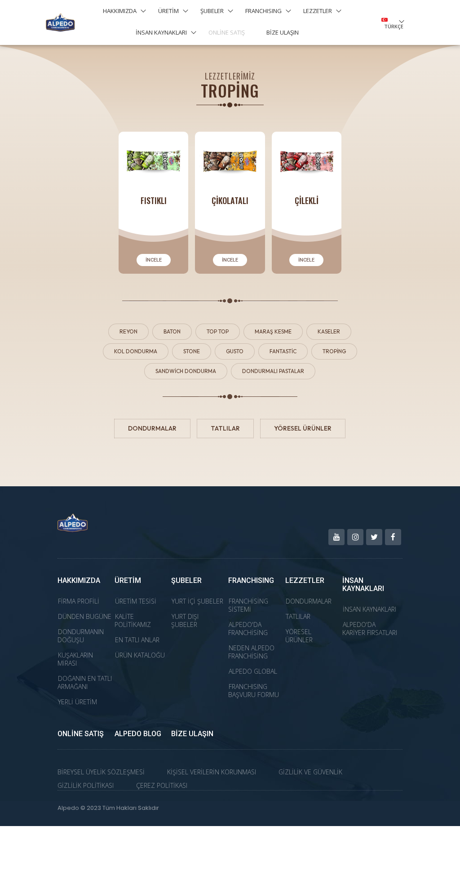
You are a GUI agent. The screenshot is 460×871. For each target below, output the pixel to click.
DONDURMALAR (152, 428)
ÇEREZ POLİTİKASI (161, 785)
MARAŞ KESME (273, 331)
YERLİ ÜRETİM (77, 702)
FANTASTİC (283, 351)
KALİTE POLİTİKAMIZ (133, 620)
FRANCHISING (263, 11)
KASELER (329, 331)
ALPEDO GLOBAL (253, 671)
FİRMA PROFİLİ (78, 601)
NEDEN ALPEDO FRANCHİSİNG (251, 652)
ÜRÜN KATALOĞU (140, 655)
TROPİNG (334, 351)
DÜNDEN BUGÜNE (84, 616)
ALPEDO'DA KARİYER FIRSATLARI (369, 628)
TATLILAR (225, 428)
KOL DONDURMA (135, 351)
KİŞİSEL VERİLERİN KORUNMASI (211, 772)
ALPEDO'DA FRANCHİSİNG (248, 628)
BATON (172, 331)
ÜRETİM (168, 11)
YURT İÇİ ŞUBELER (197, 601)
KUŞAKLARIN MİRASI (75, 659)
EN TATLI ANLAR (137, 639)
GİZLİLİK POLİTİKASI (86, 785)
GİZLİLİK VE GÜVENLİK (310, 772)
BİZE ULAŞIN (282, 32)
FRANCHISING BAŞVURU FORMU (253, 690)
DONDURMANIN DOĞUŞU (81, 635)
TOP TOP (218, 331)
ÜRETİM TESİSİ (135, 601)
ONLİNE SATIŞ (226, 32)
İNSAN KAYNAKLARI (161, 32)
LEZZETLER (317, 11)
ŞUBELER (212, 11)
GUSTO (234, 351)
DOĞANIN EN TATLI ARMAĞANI (85, 682)
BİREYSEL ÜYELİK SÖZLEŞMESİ (101, 772)
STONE (191, 351)
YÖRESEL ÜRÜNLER (303, 428)
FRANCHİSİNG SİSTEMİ (248, 605)
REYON (128, 331)
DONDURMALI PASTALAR (273, 371)
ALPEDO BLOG (138, 733)
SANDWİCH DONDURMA (185, 371)
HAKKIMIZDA (120, 11)
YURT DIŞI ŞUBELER (185, 620)
